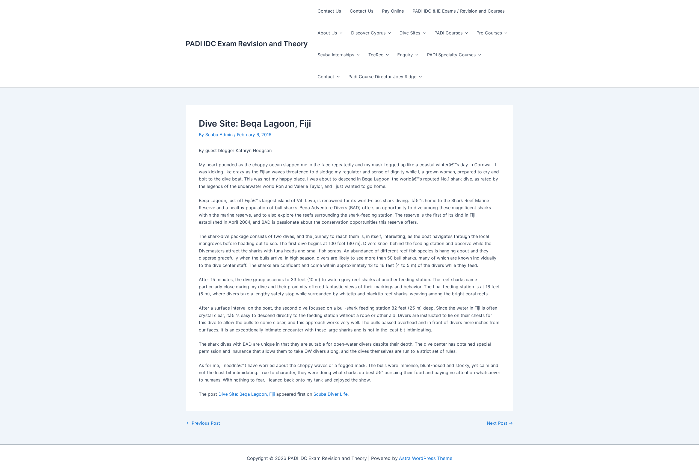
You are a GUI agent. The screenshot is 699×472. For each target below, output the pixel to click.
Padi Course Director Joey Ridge (382, 76)
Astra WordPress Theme (425, 458)
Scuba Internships (336, 54)
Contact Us (329, 11)
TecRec (375, 54)
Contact (326, 76)
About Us (327, 33)
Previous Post (203, 423)
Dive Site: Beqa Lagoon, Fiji (246, 394)
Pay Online (393, 11)
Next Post (500, 423)
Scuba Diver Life (330, 394)
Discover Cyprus (368, 33)
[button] (339, 33)
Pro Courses (489, 33)
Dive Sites (409, 33)
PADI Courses (448, 33)
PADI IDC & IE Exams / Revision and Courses (459, 11)
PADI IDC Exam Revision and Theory (247, 43)
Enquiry (405, 54)
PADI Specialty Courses (451, 54)
